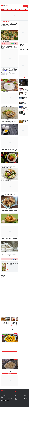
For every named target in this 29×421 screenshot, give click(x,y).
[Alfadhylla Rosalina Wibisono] (2, 286)
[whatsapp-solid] (12, 45)
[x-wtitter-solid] (15, 45)
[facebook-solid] (13, 45)
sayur (3, 47)
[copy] (17, 45)
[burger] (27, 7)
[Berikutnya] (18, 322)
